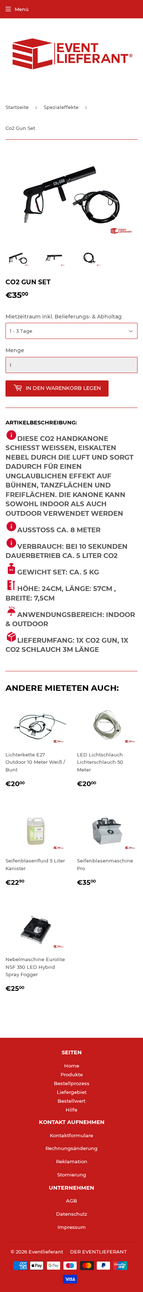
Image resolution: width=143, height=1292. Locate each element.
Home (71, 1066)
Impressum (72, 1227)
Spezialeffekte (61, 107)
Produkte (71, 1074)
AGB (71, 1201)
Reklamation (71, 1161)
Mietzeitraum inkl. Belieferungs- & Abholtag (64, 316)
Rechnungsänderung (71, 1148)
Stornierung (71, 1175)
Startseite (17, 107)
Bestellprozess (71, 1083)
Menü (22, 9)
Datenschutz (71, 1214)
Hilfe (71, 1110)
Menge (15, 350)
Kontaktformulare (71, 1135)
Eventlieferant (46, 1252)
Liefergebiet (72, 1092)
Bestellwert (71, 1101)
